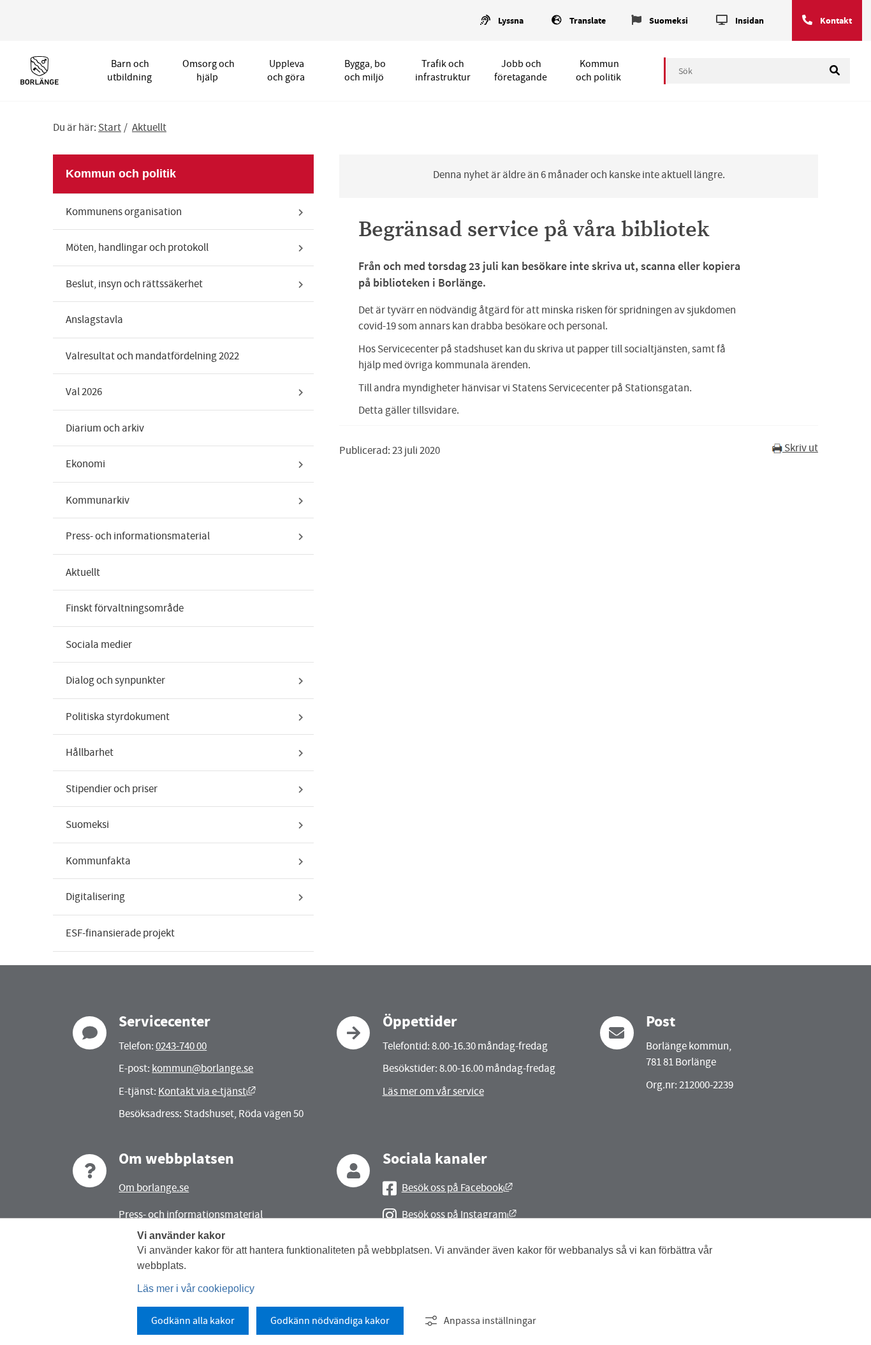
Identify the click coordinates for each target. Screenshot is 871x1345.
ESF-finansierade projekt (120, 933)
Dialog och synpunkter (115, 680)
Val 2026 (84, 391)
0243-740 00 (181, 1046)
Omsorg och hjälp (208, 70)
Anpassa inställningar (490, 1320)
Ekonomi (85, 463)
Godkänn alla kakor (193, 1320)
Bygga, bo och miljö (365, 70)
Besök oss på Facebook (457, 1187)
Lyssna (510, 21)
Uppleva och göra (286, 70)
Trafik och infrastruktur (443, 70)
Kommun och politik (598, 70)
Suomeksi (668, 21)
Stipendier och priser (111, 788)
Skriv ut (800, 448)
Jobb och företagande (520, 70)
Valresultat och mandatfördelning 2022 (152, 356)
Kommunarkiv (97, 500)
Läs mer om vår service (433, 1091)
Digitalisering (95, 896)
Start (109, 127)
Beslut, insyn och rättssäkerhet (134, 283)
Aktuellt (149, 127)
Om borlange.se (154, 1187)
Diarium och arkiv (105, 428)
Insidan (749, 21)
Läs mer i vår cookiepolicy (195, 1288)
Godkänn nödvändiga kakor (330, 1320)
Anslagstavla (94, 319)
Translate (587, 21)
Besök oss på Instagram (459, 1214)
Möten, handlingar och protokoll (137, 247)
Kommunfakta (98, 861)
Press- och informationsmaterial (138, 536)
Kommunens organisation (124, 211)
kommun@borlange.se (202, 1068)
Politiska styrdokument (118, 716)
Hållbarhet (89, 752)
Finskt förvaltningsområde (125, 608)
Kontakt (836, 21)
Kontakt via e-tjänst (207, 1091)
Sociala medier (99, 644)
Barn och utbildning (129, 70)
